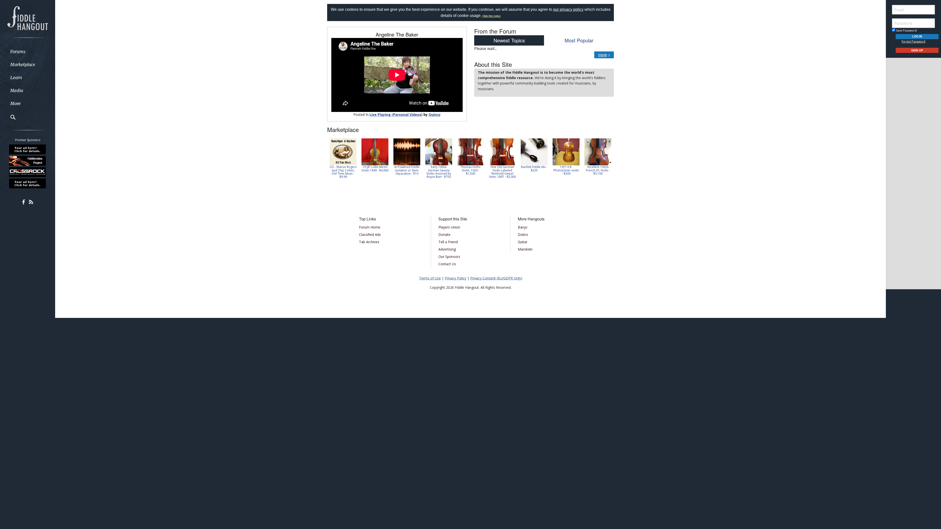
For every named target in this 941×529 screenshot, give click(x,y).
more (602, 55)
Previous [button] (329, 159)
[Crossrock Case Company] (27, 172)
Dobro (523, 234)
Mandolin (525, 249)
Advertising (447, 249)
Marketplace (22, 64)
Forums (17, 51)
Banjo (522, 227)
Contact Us (447, 264)
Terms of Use (430, 278)
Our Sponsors (449, 256)
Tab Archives (369, 242)
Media (16, 90)
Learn (16, 77)
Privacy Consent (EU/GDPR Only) (496, 278)
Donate (444, 234)
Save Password (906, 30)
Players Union (449, 227)
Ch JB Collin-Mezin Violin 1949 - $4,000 (374, 168)
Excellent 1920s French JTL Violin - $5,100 (598, 170)
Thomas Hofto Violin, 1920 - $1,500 (470, 170)
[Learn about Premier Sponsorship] (27, 149)
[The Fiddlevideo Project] (27, 160)
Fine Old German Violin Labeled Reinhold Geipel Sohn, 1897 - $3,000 (502, 172)
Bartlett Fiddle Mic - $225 (534, 168)
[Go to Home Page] (27, 17)
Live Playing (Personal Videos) (396, 114)
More (15, 103)
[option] (343, 158)
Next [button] (607, 159)
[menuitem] (27, 51)
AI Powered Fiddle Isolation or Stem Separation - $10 (407, 170)
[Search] (10, 117)
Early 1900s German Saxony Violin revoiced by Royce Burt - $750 (438, 172)
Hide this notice (492, 15)
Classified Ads (370, 234)
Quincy (435, 114)
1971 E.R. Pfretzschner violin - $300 (566, 170)
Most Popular (579, 40)
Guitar (522, 242)
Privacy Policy (455, 278)
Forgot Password (913, 41)
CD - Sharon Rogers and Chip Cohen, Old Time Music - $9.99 (343, 172)
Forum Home (369, 227)
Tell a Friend (448, 242)
